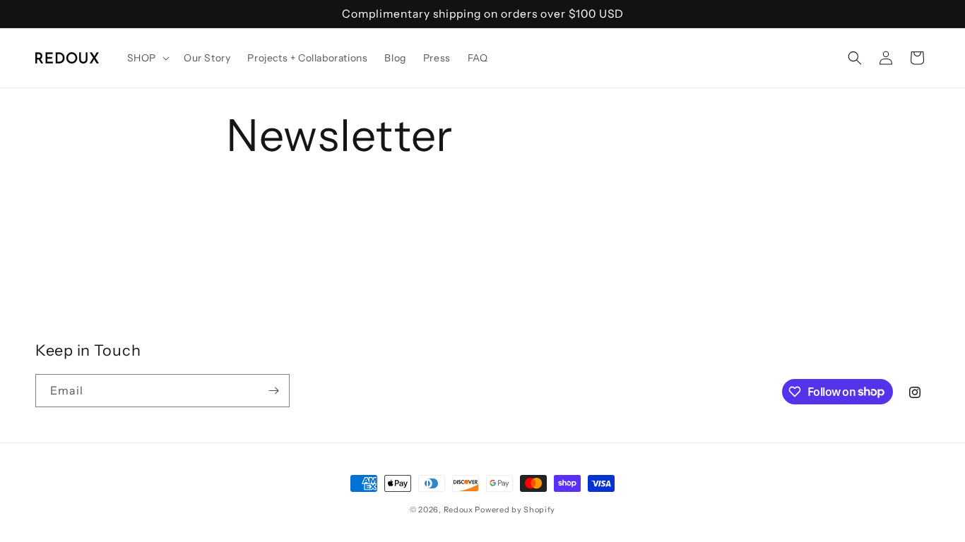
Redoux (458, 509)
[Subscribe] (273, 390)
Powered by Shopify (515, 509)
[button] (147, 58)
